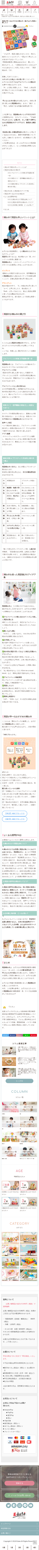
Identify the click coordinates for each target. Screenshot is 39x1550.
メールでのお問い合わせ (21, 1495)
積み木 (11, 15)
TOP (2, 15)
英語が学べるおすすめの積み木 (14, 194)
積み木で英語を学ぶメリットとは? (15, 167)
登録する (19, 1483)
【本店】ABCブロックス (15, 813)
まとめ (6, 209)
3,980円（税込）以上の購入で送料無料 (19, 7)
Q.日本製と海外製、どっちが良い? (20, 205)
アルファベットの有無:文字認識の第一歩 (21, 174)
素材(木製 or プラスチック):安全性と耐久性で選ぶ (21, 185)
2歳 (19, 1547)
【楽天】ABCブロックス (15, 819)
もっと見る (19, 1081)
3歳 (27, 1547)
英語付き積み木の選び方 (12, 170)
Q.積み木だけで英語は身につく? (20, 199)
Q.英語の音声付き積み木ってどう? (20, 202)
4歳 (35, 1547)
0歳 (3, 1547)
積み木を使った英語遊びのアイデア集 (16, 191)
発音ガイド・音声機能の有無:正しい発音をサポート (21, 180)
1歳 (11, 1547)
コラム (6, 15)
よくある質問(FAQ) (10, 196)
